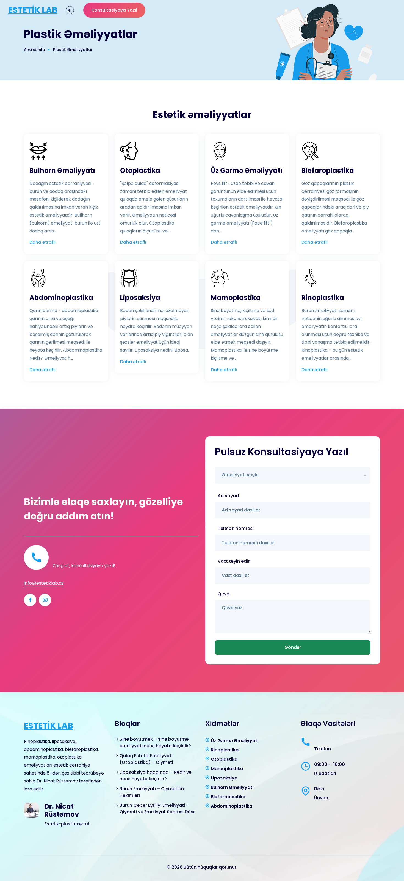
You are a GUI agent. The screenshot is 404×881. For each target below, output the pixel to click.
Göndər (292, 647)
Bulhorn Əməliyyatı (62, 171)
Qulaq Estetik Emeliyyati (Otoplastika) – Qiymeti (146, 759)
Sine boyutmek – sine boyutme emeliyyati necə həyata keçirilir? (155, 742)
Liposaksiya (140, 298)
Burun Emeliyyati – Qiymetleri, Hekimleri (152, 792)
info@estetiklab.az (44, 583)
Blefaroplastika (327, 171)
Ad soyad (228, 496)
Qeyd (223, 594)
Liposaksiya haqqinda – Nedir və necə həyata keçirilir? (156, 775)
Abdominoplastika (61, 298)
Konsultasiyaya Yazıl (114, 10)
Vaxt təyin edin (234, 561)
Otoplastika (140, 171)
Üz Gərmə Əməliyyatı (247, 171)
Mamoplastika (236, 298)
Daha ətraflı (42, 242)
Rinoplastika (322, 298)
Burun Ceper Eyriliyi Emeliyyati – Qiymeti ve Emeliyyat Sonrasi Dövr (157, 808)
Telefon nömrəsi (236, 528)
